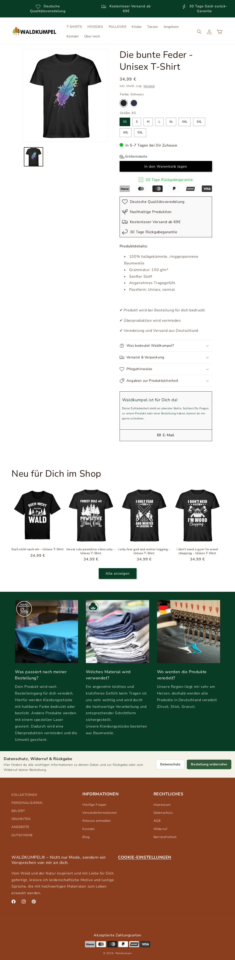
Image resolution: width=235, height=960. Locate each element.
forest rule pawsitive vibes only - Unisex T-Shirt (91, 551)
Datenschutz (170, 764)
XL (171, 121)
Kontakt (88, 829)
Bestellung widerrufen (209, 764)
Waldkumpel (123, 953)
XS (125, 121)
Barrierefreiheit (165, 837)
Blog (86, 837)
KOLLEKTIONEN (24, 795)
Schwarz (124, 103)
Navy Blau (134, 103)
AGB (157, 821)
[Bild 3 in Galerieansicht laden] (33, 156)
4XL (126, 131)
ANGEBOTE (20, 827)
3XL (199, 121)
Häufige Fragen (94, 804)
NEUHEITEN (20, 819)
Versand (148, 86)
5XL (140, 131)
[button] (199, 32)
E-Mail (168, 435)
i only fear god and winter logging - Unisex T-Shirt (144, 551)
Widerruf (161, 829)
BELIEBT (18, 811)
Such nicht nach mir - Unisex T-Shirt (37, 549)
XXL (184, 121)
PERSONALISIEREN (26, 803)
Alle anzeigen (118, 573)
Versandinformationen (99, 813)
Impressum (162, 804)
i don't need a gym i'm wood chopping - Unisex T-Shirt (197, 551)
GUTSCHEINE (22, 835)
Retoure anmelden (96, 821)
